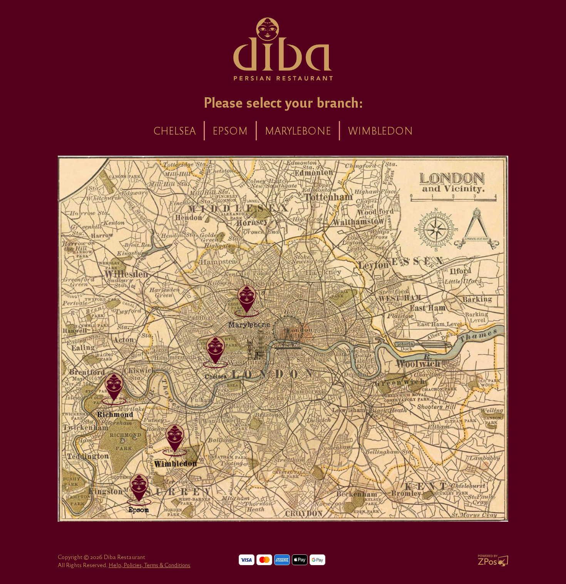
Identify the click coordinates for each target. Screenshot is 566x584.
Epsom (230, 131)
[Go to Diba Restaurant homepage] (283, 47)
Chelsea (174, 131)
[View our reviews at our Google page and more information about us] (174, 438)
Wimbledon (380, 131)
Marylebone (298, 131)
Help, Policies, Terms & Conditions (149, 564)
